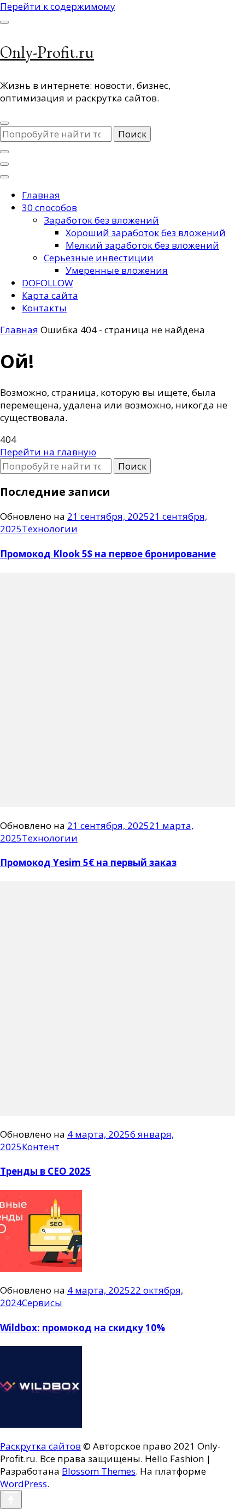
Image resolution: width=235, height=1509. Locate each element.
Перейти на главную (48, 452)
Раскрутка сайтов (40, 1446)
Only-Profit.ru (47, 52)
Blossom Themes (99, 1471)
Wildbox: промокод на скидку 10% (82, 1327)
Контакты (44, 308)
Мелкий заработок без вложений (142, 245)
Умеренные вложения (117, 270)
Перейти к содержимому (57, 6)
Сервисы (42, 1302)
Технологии (50, 528)
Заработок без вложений (101, 220)
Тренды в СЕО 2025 (45, 1171)
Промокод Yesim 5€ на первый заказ (88, 862)
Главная (41, 195)
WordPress (23, 1483)
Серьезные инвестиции (99, 257)
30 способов (49, 207)
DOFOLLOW (47, 282)
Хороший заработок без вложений (146, 232)
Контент (41, 1146)
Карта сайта (50, 295)
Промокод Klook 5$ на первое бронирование (108, 554)
